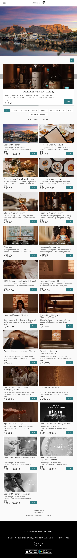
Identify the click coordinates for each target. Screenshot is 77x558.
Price (45, 119)
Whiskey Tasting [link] (38, 114)
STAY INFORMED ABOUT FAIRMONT (38, 532)
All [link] (7, 110)
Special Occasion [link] (29, 110)
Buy (68, 102)
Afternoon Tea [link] (57, 110)
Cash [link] (15, 110)
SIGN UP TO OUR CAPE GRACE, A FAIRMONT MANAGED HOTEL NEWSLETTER (38, 538)
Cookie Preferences (38, 510)
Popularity (35, 119)
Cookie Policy (38, 512)
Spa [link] (69, 110)
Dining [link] (43, 110)
